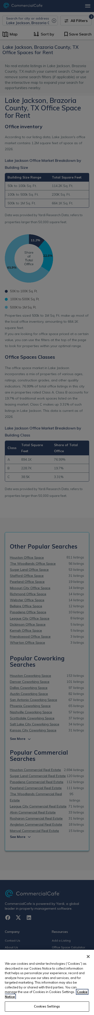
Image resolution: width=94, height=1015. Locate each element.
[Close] (88, 956)
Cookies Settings (47, 1006)
